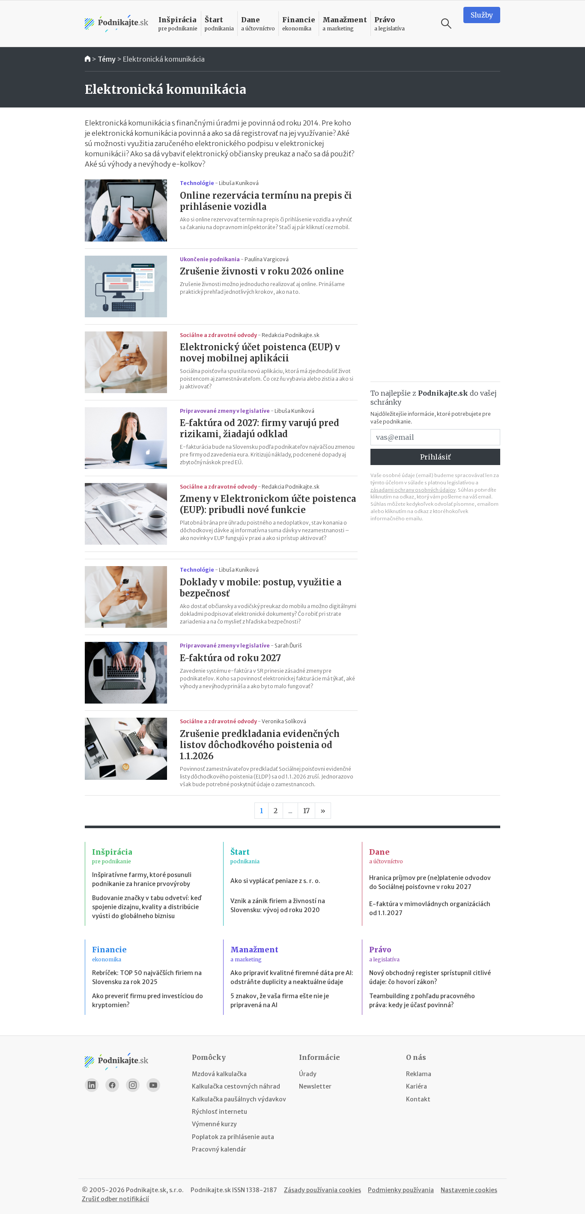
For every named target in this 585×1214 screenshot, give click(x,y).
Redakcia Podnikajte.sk (290, 335)
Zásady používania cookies (322, 1190)
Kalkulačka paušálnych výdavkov (239, 1099)
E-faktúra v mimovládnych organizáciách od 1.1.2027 (429, 908)
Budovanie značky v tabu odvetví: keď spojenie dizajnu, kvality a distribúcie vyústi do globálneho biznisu (146, 907)
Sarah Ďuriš (288, 645)
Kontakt (418, 1099)
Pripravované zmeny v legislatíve (225, 411)
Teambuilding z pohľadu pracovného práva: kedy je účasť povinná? (422, 1000)
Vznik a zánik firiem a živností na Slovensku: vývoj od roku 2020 (277, 905)
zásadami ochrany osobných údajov (413, 490)
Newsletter (315, 1086)
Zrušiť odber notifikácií (115, 1199)
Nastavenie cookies (469, 1190)
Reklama (418, 1074)
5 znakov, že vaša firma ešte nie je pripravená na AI (279, 1000)
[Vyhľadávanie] (446, 23)
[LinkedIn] (91, 1085)
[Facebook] (112, 1085)
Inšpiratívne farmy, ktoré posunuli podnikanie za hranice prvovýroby (141, 879)
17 (306, 810)
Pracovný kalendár (219, 1149)
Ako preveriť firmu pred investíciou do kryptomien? (147, 1000)
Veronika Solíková (284, 721)
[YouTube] (153, 1085)
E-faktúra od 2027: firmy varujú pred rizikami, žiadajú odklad (259, 428)
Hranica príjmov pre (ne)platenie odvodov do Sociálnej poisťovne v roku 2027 (430, 882)
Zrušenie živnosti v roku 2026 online (262, 271)
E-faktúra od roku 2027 (230, 658)
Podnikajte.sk (211, 1190)
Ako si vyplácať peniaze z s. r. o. (275, 881)
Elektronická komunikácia (164, 59)
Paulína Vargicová (267, 259)
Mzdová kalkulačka (219, 1074)
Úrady (307, 1074)
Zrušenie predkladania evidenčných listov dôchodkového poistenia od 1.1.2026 (260, 744)
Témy (107, 59)
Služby (482, 15)
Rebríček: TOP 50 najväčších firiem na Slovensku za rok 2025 (147, 977)
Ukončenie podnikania (210, 259)
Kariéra (416, 1086)
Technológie (197, 183)
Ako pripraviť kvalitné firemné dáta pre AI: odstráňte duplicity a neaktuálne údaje (291, 977)
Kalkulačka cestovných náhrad (236, 1086)
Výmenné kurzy (214, 1124)
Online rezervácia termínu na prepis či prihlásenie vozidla (266, 201)
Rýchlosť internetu (219, 1112)
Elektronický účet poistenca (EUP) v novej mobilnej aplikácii (260, 353)
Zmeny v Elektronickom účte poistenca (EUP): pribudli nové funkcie (268, 504)
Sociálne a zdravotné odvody (218, 335)
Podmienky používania (401, 1190)
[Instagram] (133, 1085)
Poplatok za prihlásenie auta (233, 1137)
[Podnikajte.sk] (116, 24)
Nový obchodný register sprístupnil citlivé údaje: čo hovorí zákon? (430, 977)
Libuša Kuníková (239, 183)
